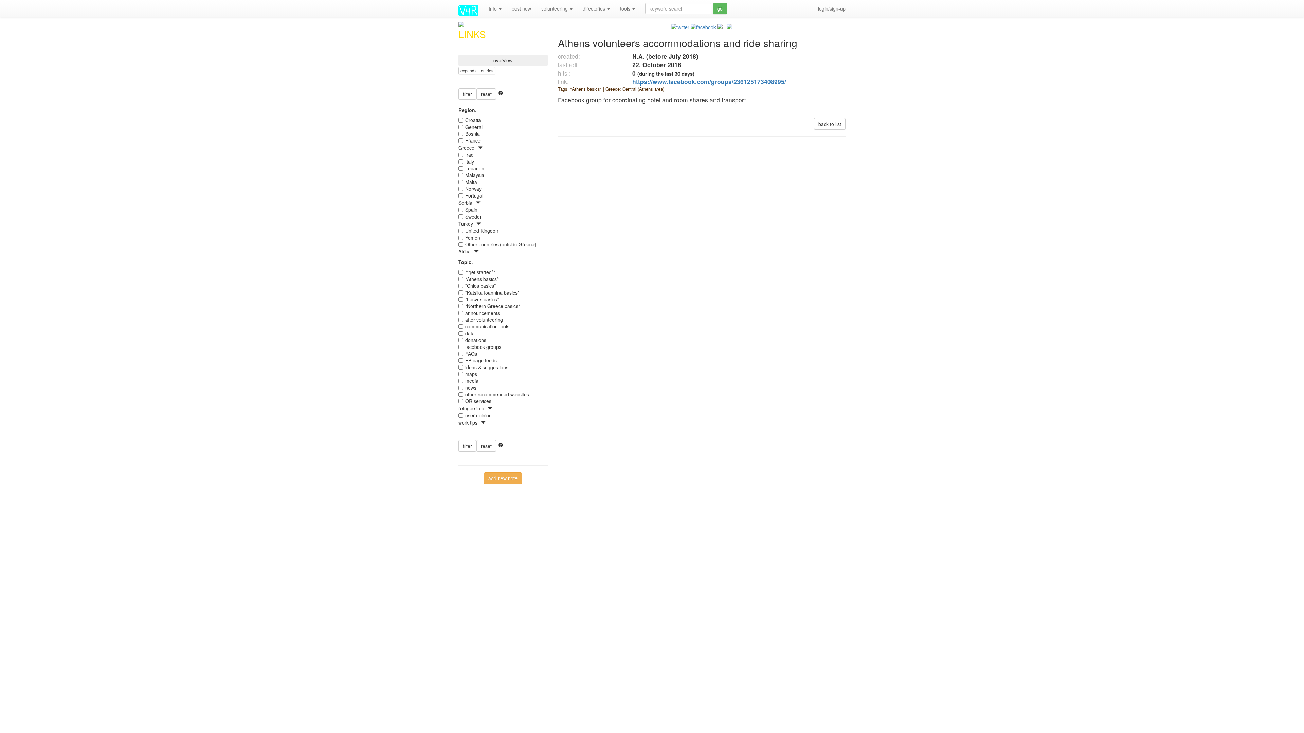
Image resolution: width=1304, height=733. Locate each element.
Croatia (473, 120)
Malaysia (474, 175)
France (473, 140)
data (470, 333)
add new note (503, 478)
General (474, 127)
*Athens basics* (482, 279)
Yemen (472, 237)
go (720, 8)
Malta (471, 181)
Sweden (474, 216)
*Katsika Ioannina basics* (492, 292)
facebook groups (483, 346)
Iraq (469, 154)
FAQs (471, 353)
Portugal (474, 195)
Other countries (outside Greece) (500, 244)
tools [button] (626, 8)
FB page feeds (481, 360)
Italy (469, 161)
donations (475, 340)
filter (467, 94)
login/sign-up (832, 8)
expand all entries (476, 70)
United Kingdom (482, 230)
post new (521, 8)
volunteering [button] (555, 8)
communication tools (487, 326)
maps (471, 374)
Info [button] (493, 8)
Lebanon (474, 168)
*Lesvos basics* (482, 299)
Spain (471, 209)
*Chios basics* (480, 285)
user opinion (478, 415)
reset (486, 94)
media (471, 380)
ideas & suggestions (486, 367)
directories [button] (594, 8)
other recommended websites (497, 394)
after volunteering (484, 319)
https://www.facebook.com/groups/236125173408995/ (709, 81)
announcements (482, 312)
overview (502, 60)
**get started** (480, 272)
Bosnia (472, 133)
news (470, 387)
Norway (473, 188)
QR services (478, 401)
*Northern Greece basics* (492, 306)
